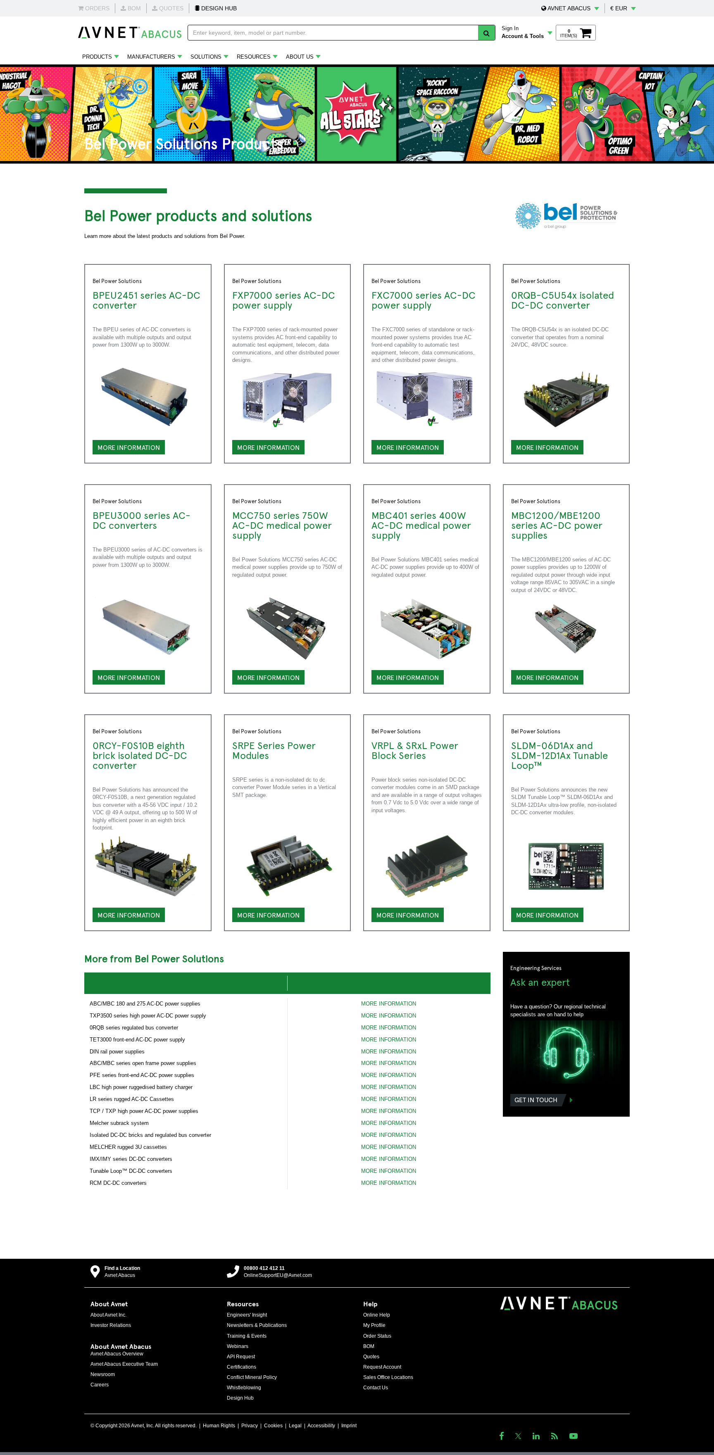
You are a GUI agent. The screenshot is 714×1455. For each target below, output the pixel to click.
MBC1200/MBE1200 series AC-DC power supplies (556, 524)
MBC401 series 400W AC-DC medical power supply (421, 524)
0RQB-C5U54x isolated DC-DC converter (562, 299)
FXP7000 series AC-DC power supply (283, 299)
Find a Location (122, 1268)
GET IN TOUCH (535, 1099)
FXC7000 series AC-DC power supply (423, 299)
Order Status (377, 1336)
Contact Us (375, 1388)
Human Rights (219, 1426)
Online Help (376, 1315)
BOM (368, 1346)
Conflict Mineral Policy (252, 1377)
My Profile (374, 1325)
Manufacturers (151, 57)
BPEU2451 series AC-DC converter (146, 299)
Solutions (205, 57)
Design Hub (240, 1398)
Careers (99, 1385)
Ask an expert (540, 981)
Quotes (371, 1357)
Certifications (241, 1367)
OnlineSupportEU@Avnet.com (278, 1275)
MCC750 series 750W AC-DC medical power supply (282, 524)
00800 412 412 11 (264, 1268)
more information (129, 677)
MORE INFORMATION (129, 447)
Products (97, 57)
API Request (241, 1357)
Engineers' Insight (247, 1315)
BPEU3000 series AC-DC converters (141, 519)
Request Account (382, 1367)
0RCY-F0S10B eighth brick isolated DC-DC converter (140, 754)
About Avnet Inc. (108, 1315)
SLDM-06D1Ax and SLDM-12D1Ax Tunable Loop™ (559, 754)
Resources (254, 57)
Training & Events (247, 1336)
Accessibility (321, 1426)
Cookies (273, 1426)
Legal (295, 1426)
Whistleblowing (244, 1388)
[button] (570, 8)
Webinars (237, 1346)
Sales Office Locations (388, 1377)
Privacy (249, 1426)
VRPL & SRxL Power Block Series (414, 749)
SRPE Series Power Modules (274, 749)
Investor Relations (110, 1325)
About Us (300, 57)
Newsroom (102, 1374)
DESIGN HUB (218, 8)
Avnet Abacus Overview (116, 1354)
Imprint (349, 1426)
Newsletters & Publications (257, 1325)
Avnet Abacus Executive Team (124, 1364)
